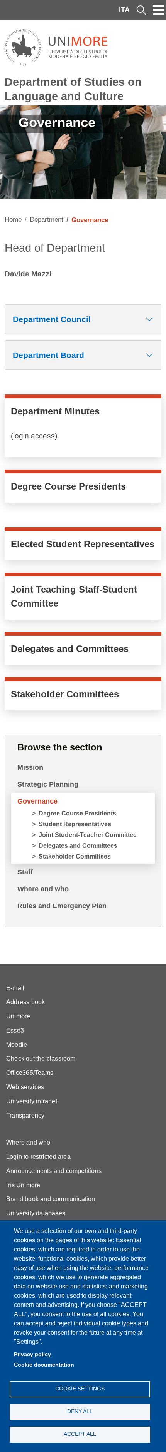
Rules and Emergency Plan (62, 906)
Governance (37, 801)
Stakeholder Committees (75, 856)
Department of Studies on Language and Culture (73, 89)
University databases (35, 1213)
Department (46, 219)
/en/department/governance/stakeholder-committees (83, 695)
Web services (25, 1087)
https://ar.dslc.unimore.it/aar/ (83, 427)
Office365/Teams (29, 1072)
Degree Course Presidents (77, 813)
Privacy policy (32, 1354)
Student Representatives (75, 824)
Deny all (80, 1411)
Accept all (80, 1434)
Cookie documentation (44, 1365)
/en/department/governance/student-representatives (83, 545)
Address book (25, 1002)
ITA (124, 9)
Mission (30, 767)
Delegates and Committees (78, 845)
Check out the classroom (41, 1058)
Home (13, 219)
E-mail (15, 988)
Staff (25, 872)
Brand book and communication (50, 1199)
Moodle (16, 1044)
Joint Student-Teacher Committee (88, 835)
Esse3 (15, 1030)
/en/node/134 (83, 488)
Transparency (25, 1115)
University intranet (31, 1101)
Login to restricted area (38, 1156)
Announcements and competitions (54, 1171)
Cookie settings (80, 1389)
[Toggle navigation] (158, 10)
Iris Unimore (23, 1185)
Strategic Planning (47, 784)
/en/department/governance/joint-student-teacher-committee (83, 598)
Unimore (18, 1016)
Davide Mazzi (28, 274)
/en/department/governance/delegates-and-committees (83, 650)
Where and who (43, 889)
